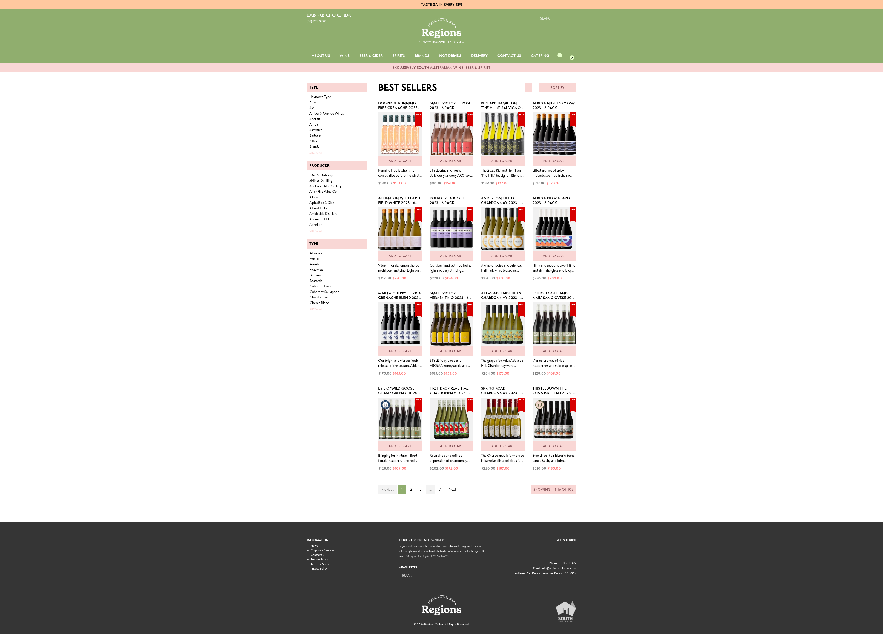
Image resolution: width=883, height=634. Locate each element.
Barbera (315, 135)
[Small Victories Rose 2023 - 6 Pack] (451, 134)
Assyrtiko (316, 130)
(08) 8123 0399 (316, 21)
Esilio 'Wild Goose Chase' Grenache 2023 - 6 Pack (399, 393)
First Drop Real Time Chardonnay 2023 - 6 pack (450, 393)
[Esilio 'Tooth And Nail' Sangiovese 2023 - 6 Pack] (554, 324)
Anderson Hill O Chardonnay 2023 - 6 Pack (501, 203)
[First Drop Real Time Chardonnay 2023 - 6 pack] (451, 419)
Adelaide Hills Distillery (325, 186)
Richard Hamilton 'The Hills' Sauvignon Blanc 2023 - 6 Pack (502, 108)
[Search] (573, 16)
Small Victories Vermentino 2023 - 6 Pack (449, 298)
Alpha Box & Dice (321, 202)
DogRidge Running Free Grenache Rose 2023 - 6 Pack (398, 108)
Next (452, 489)
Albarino (316, 253)
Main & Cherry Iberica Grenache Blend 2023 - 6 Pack (399, 298)
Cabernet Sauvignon (324, 292)
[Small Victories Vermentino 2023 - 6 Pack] (451, 324)
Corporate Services (322, 550)
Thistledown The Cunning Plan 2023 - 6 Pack (554, 393)
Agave (313, 102)
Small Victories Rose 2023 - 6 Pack (450, 105)
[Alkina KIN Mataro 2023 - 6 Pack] (554, 229)
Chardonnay (319, 297)
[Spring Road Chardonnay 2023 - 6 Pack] (503, 419)
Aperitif (314, 119)
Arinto (314, 258)
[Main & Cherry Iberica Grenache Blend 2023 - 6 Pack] (400, 324)
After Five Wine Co (323, 191)
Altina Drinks (318, 208)
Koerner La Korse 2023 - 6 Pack (447, 200)
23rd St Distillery (321, 175)
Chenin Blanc (319, 303)
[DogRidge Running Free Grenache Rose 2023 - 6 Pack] (400, 134)
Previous (387, 489)
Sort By (558, 88)
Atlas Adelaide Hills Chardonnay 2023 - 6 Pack (501, 298)
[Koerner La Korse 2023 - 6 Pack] (451, 229)
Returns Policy (319, 559)
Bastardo (316, 280)
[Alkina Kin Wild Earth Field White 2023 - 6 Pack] (400, 229)
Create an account (335, 15)
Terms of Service (321, 564)
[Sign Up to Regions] (481, 573)
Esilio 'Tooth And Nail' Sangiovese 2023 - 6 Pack (554, 298)
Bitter (313, 141)
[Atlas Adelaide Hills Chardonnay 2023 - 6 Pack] (503, 324)
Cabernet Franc (321, 286)
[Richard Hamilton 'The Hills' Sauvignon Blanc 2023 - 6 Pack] (503, 134)
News (314, 546)
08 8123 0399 (567, 563)
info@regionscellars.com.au (559, 568)
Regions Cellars (433, 624)
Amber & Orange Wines (326, 113)
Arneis (313, 124)
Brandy (314, 146)
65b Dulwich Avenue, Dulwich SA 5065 (551, 573)
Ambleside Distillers (323, 213)
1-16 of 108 (553, 489)
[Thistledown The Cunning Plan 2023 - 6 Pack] (554, 419)
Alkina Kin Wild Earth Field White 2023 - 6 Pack (399, 203)
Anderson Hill (319, 219)
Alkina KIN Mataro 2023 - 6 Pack (551, 200)
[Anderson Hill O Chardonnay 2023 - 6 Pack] (503, 229)
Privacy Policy (319, 569)
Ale (311, 108)
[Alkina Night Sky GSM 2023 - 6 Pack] (554, 134)
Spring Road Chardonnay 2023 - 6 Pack (501, 393)
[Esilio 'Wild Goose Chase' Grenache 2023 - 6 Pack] (400, 419)
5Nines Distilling (320, 180)
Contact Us (317, 555)
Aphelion (315, 224)
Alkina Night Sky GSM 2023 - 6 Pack (554, 105)
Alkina (313, 197)
